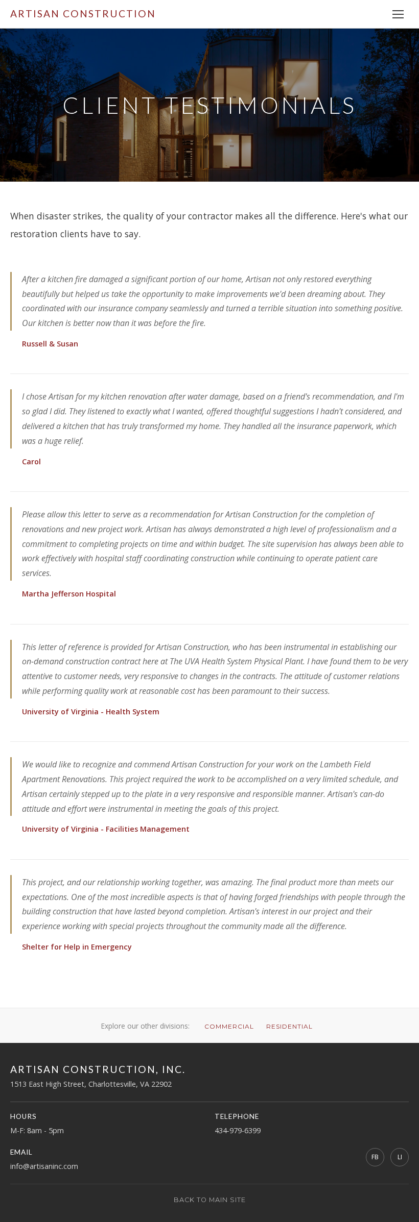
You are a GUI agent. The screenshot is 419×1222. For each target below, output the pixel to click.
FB (375, 1157)
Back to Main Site (210, 1200)
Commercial (229, 1026)
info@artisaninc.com (44, 1166)
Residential (289, 1026)
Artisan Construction (83, 13)
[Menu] (398, 14)
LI (400, 1157)
